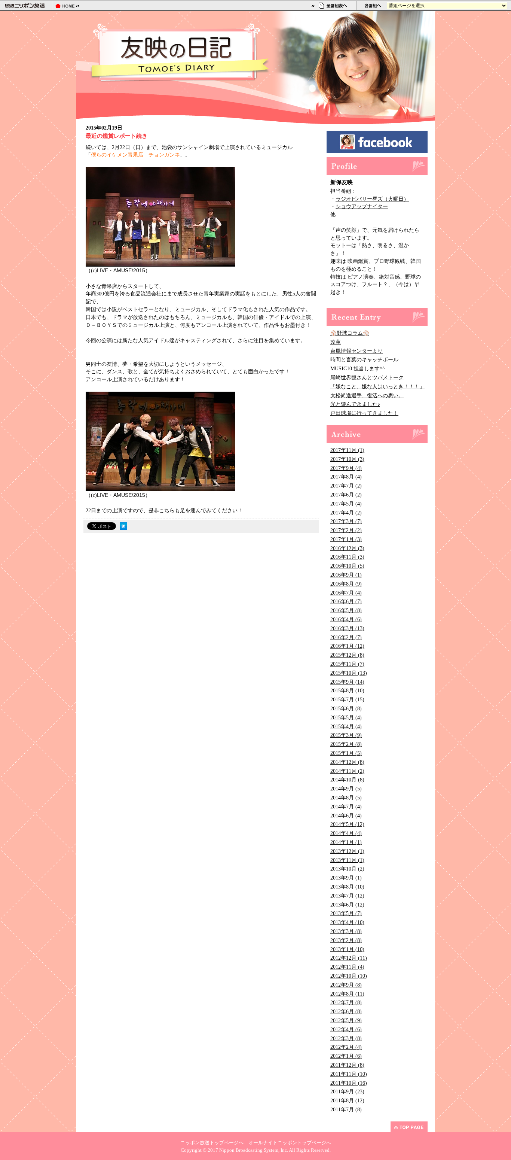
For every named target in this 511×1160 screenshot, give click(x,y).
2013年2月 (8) (346, 940)
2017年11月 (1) (347, 450)
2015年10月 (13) (348, 673)
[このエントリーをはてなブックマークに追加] (123, 528)
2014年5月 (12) (347, 824)
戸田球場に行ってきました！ (364, 413)
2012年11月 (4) (347, 967)
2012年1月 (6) (346, 1056)
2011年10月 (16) (348, 1083)
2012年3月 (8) (346, 1038)
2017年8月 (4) (346, 477)
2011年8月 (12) (347, 1100)
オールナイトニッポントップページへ (289, 1142)
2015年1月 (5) (346, 753)
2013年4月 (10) (347, 922)
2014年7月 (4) (346, 807)
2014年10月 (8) (347, 780)
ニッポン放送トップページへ (212, 1142)
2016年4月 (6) (346, 619)
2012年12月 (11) (348, 958)
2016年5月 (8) (346, 610)
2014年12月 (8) (347, 762)
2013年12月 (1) (347, 851)
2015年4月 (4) (346, 726)
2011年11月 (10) (348, 1074)
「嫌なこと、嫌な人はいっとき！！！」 (377, 386)
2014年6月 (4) (346, 816)
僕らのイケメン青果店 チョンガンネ (135, 155)
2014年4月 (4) (346, 833)
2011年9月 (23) (347, 1091)
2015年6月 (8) (346, 708)
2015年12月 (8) (347, 655)
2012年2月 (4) (346, 1047)
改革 (335, 342)
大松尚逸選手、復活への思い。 (367, 395)
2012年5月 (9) (346, 1020)
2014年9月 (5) (346, 789)
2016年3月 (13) (347, 628)
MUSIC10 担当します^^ (357, 368)
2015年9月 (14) (347, 682)
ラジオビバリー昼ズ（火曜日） (372, 199)
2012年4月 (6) (346, 1029)
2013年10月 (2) (347, 869)
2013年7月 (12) (347, 896)
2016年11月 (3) (347, 557)
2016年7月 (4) (346, 593)
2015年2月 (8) (346, 744)
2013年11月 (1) (347, 860)
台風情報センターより (356, 351)
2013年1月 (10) (347, 949)
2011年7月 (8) (346, 1109)
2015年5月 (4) (346, 717)
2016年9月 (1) (346, 575)
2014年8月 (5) (346, 798)
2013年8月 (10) (347, 887)
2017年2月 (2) (346, 530)
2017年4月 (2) (346, 513)
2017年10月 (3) (347, 459)
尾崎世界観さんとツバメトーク (367, 377)
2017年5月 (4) (346, 504)
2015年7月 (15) (347, 699)
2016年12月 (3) (347, 548)
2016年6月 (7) (346, 601)
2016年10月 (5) (347, 566)
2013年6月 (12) (347, 905)
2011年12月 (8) (347, 1065)
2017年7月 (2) (346, 486)
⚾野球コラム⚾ (349, 333)
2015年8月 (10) (347, 690)
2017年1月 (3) (346, 539)
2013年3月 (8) (346, 931)
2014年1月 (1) (346, 842)
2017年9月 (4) (346, 468)
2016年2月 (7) (346, 637)
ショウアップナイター (362, 206)
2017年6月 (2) (346, 495)
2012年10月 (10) (348, 976)
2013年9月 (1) (346, 878)
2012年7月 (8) (346, 1002)
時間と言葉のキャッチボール (364, 359)
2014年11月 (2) (347, 771)
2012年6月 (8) (346, 1011)
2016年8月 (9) (346, 584)
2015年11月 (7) (347, 664)
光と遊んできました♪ (355, 404)
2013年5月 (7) (346, 913)
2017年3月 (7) (346, 521)
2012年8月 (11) (347, 994)
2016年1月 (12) (347, 646)
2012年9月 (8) (346, 985)
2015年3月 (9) (346, 735)
